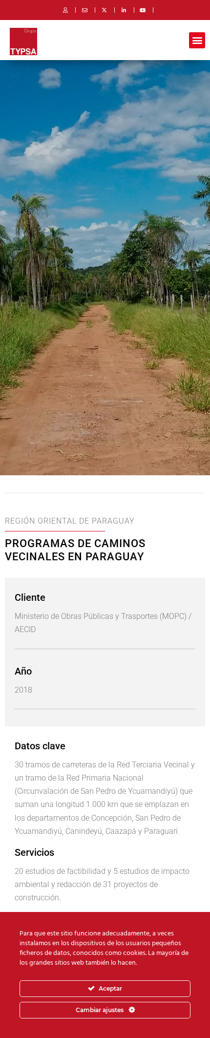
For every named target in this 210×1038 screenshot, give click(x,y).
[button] (197, 40)
